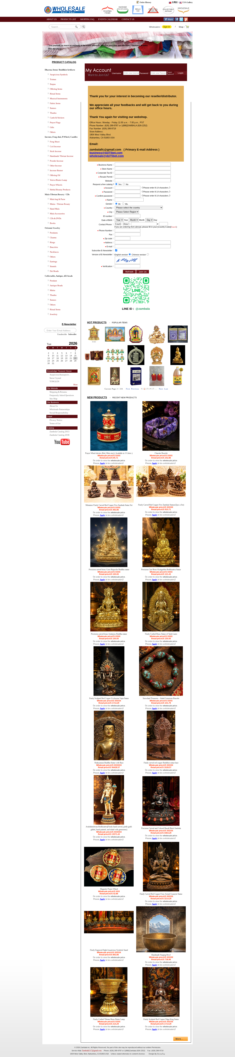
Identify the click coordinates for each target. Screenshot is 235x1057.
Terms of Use (55, 423)
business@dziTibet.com (106, 152)
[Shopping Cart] (187, 28)
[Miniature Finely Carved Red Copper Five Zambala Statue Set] (109, 502)
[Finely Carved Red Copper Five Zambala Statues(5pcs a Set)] (161, 496)
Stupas (53, 84)
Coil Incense (55, 146)
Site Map (53, 398)
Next (161, 389)
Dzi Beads (54, 271)
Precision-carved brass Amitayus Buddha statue (109, 634)
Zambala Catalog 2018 (59, 435)
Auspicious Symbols (59, 74)
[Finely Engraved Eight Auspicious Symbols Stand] (109, 933)
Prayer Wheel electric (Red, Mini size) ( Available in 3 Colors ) (109, 453)
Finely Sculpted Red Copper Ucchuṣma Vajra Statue (109, 698)
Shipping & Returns (58, 392)
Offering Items (56, 89)
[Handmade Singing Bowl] (161, 952)
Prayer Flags (55, 122)
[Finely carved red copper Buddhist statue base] (161, 759)
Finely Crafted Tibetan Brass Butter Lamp (109, 1019)
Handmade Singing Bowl (161, 955)
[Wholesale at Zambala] (66, 16)
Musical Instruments (58, 98)
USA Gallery (187, 2)
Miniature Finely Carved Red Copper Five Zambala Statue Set (109, 505)
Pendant (53, 281)
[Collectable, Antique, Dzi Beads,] (168, 13)
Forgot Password (170, 73)
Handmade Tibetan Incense (61, 156)
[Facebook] (177, 20)
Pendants (54, 233)
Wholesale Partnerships (60, 409)
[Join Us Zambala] (98, 80)
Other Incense (56, 165)
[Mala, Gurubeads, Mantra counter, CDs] (138, 13)
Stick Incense (55, 151)
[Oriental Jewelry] (153, 13)
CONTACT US (128, 19)
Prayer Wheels (56, 185)
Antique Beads (56, 285)
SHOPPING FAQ (87, 19)
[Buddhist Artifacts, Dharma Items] (108, 13)
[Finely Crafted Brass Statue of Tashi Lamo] (161, 631)
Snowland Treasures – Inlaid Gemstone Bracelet (161, 698)
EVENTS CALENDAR (108, 19)
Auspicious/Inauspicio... (60, 374)
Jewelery (53, 314)
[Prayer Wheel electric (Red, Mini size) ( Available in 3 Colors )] (108, 450)
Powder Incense (56, 161)
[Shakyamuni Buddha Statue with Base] (109, 759)
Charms (53, 237)
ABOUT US (52, 19)
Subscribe (72, 334)
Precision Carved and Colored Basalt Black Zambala (161, 828)
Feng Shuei (55, 141)
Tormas (53, 79)
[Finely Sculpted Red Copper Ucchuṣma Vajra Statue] (109, 695)
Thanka (53, 113)
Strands (53, 266)
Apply (102, 463)
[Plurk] (186, 20)
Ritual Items (55, 94)
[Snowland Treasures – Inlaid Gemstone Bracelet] (161, 695)
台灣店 (175, 2)
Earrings (53, 261)
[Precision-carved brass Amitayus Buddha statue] (108, 631)
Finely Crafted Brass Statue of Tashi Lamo (161, 634)
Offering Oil (55, 175)
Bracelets (54, 247)
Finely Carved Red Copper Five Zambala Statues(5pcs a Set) (161, 505)
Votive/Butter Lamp (58, 180)
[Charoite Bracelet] (161, 450)
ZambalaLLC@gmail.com (92, 1050)
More (75, 385)
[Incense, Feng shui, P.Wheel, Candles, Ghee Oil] (123, 13)
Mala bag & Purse (57, 199)
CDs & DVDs (55, 218)
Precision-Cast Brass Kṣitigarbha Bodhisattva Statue (161, 569)
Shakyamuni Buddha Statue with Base (108, 763)
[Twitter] (181, 20)
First (128, 389)
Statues (53, 108)
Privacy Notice (56, 420)
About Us (54, 406)
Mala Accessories (57, 213)
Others (52, 132)
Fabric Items (55, 103)
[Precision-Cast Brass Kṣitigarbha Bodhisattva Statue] (161, 566)
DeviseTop (161, 1054)
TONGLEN (54, 381)
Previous (135, 389)
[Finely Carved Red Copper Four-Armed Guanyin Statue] (161, 891)
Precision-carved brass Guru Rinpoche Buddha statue (109, 569)
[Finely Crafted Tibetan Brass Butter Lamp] (108, 1016)
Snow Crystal (55, 378)
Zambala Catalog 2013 (59, 431)
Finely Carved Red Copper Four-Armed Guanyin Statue (161, 894)
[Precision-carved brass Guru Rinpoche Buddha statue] (108, 566)
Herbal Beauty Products (60, 189)
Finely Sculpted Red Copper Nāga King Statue (161, 1019)
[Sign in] (167, 28)
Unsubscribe (62, 334)
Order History (145, 2)
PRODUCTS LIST (68, 19)
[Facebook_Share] (169, 20)
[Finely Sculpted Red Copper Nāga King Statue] (161, 1016)
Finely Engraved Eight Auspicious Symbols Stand (109, 950)
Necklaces (54, 252)
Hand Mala (54, 209)
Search (173, 227)
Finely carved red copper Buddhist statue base (161, 763)
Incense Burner (56, 170)
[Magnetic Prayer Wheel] (109, 886)
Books (52, 223)
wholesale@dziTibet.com (107, 156)
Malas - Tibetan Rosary (60, 204)
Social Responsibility (59, 413)
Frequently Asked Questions (62, 395)
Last (166, 389)
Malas (52, 290)
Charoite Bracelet (161, 453)
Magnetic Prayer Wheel (109, 889)
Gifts (52, 127)
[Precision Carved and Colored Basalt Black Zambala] (161, 825)
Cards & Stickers (57, 118)
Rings (52, 242)
